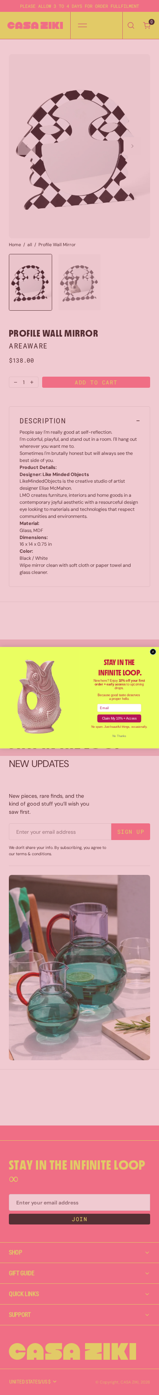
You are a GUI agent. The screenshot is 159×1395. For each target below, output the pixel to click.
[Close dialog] (153, 651)
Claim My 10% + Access (119, 718)
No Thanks (119, 735)
